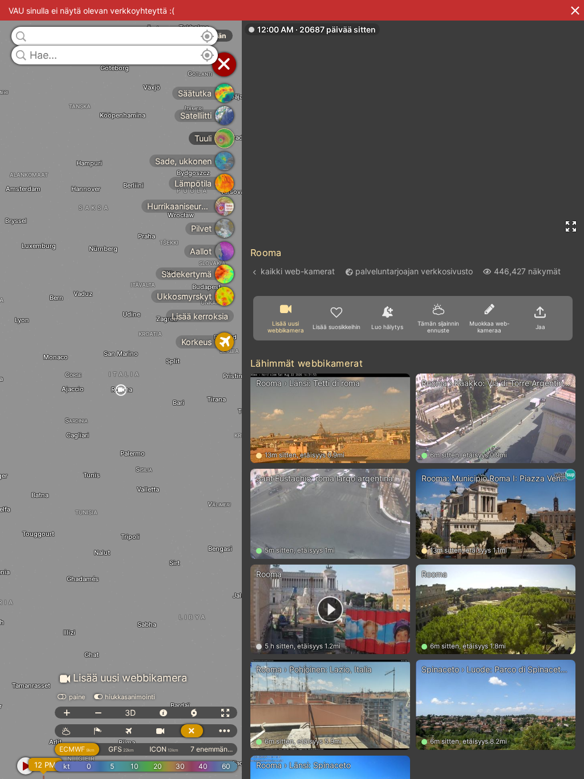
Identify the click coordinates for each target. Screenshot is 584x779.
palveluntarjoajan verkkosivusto (414, 271)
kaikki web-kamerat (298, 271)
